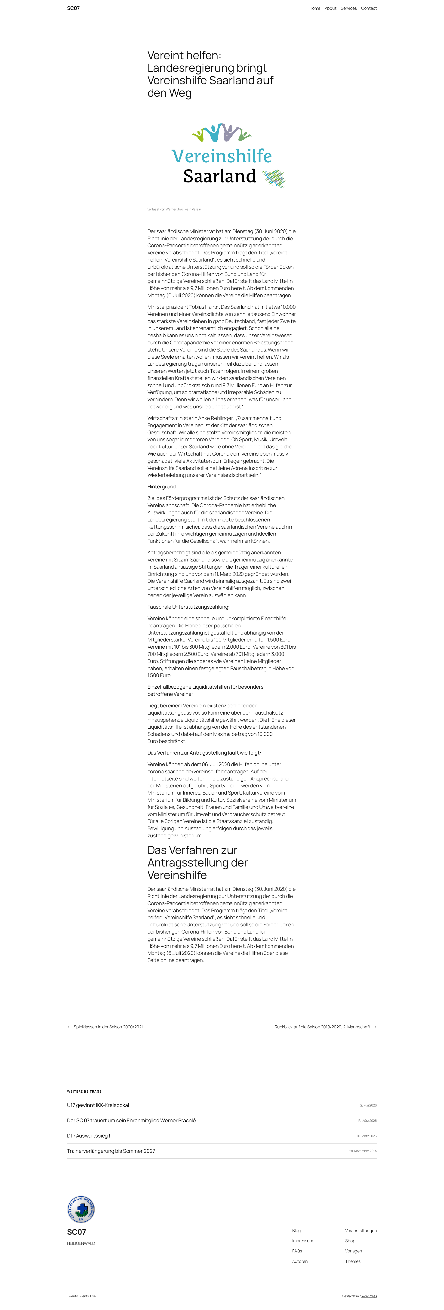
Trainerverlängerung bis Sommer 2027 (111, 1151)
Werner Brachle (177, 209)
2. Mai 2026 (368, 1105)
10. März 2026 (367, 1136)
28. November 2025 (363, 1151)
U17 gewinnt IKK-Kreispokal (98, 1105)
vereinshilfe (207, 771)
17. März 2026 (367, 1120)
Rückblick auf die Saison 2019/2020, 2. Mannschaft (322, 1027)
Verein (196, 209)
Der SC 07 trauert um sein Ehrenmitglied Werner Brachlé (131, 1120)
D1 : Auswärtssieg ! (88, 1136)
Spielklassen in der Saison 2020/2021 (108, 1027)
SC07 (73, 8)
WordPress (369, 1296)
